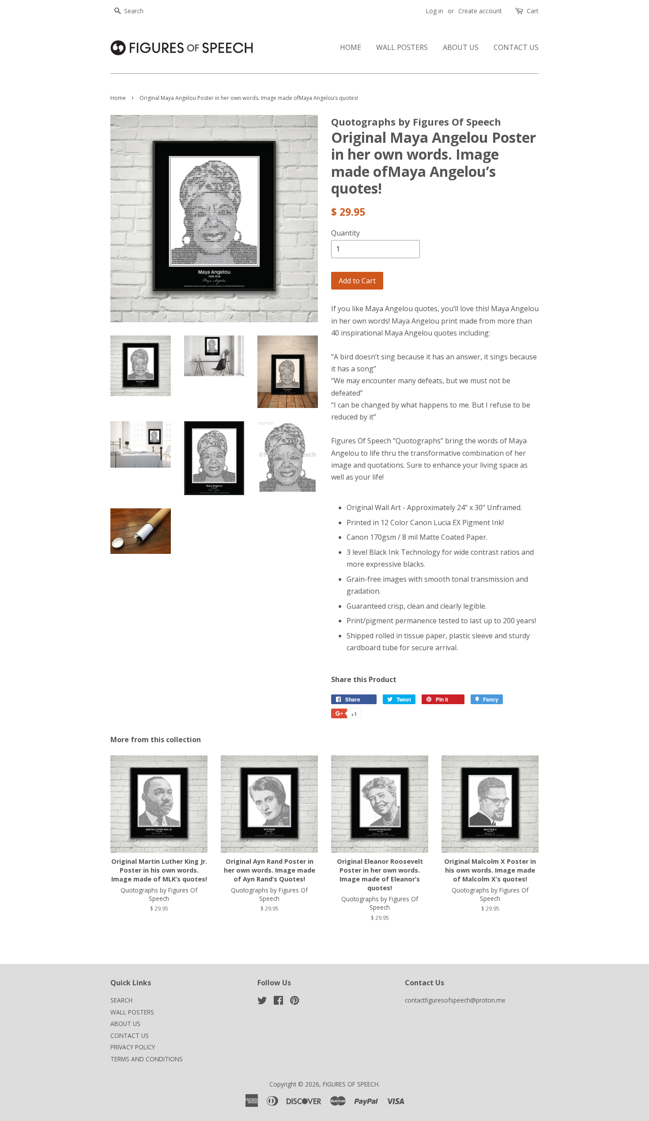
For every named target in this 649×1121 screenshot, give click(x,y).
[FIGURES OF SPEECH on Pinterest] (294, 1002)
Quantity (345, 233)
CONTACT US (516, 47)
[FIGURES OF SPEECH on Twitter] (262, 1002)
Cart (533, 11)
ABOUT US (461, 47)
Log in (434, 11)
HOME (350, 47)
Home (118, 98)
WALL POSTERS (402, 47)
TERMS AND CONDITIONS (146, 1059)
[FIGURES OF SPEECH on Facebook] (278, 1002)
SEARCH (121, 1000)
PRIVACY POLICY (132, 1047)
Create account (480, 11)
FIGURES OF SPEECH (350, 1084)
